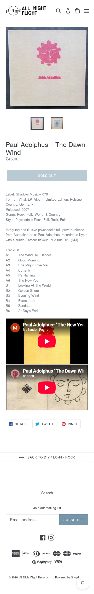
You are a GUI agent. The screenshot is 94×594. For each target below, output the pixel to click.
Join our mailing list (47, 508)
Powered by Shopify (67, 577)
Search (47, 492)
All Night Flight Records (34, 577)
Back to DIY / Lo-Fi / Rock (51, 457)
